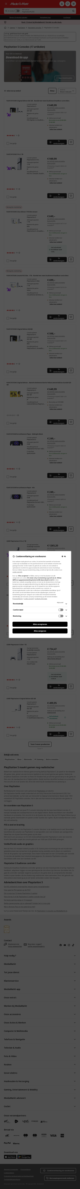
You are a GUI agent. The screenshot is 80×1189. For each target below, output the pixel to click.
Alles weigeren (40, 631)
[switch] (60, 610)
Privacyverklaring (17, 599)
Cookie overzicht (29, 599)
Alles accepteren (40, 624)
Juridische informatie (41, 599)
